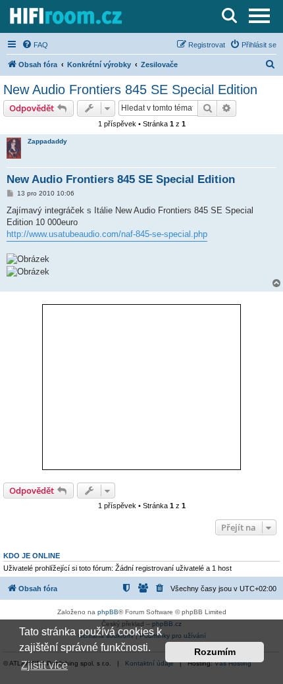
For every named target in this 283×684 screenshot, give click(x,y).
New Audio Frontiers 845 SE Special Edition (130, 89)
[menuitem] (35, 45)
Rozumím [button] (215, 651)
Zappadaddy (47, 141)
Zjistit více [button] (44, 665)
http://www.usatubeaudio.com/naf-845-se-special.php (107, 234)
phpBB (107, 612)
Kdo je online (31, 556)
